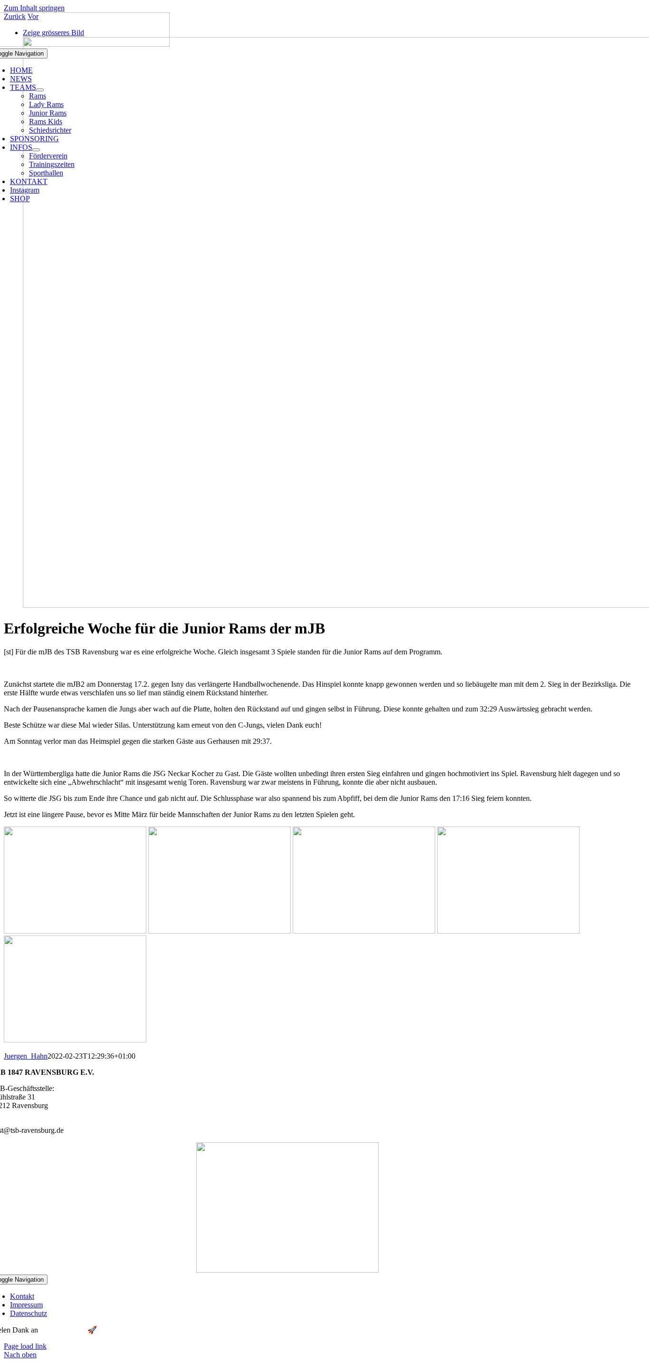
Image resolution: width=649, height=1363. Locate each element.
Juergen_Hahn (26, 1056)
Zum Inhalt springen (34, 8)
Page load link (25, 1346)
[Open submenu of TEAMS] (40, 89)
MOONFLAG (63, 1330)
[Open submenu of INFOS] (36, 149)
